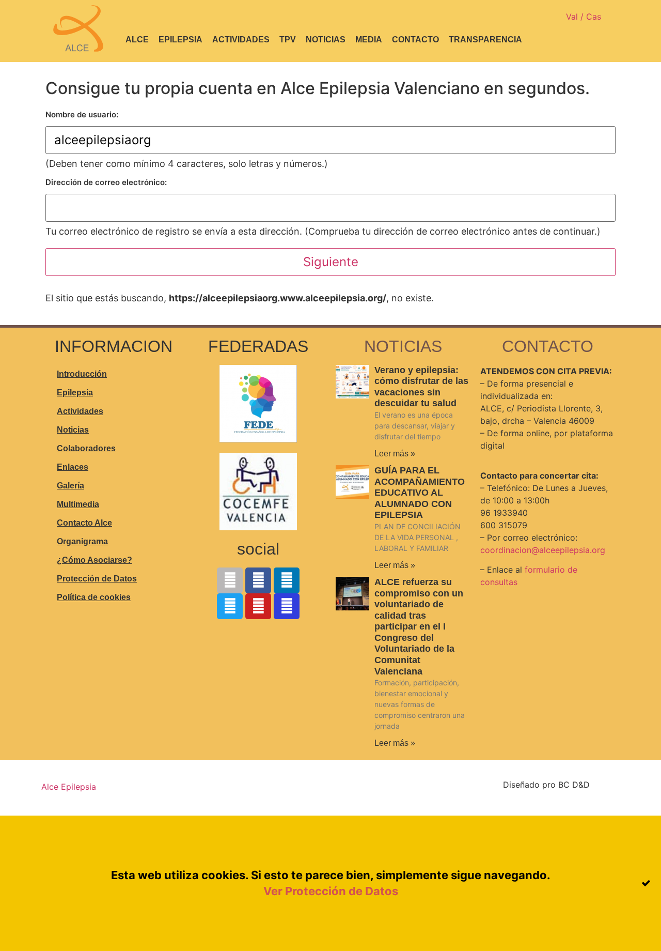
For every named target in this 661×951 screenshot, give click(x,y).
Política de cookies (94, 597)
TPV (287, 39)
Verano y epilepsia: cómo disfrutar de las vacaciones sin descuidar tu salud (421, 387)
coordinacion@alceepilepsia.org (542, 550)
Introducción (82, 374)
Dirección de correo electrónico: (106, 182)
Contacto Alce (84, 522)
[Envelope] (230, 580)
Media (368, 39)
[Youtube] (258, 606)
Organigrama (82, 541)
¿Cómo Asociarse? (94, 560)
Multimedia (78, 504)
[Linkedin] (287, 580)
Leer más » (394, 453)
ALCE (137, 39)
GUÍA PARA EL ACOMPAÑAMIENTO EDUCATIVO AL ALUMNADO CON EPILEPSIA (419, 492)
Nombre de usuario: (81, 114)
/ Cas (590, 16)
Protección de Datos (97, 578)
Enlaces (72, 467)
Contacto (415, 39)
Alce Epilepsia (68, 786)
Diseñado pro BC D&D (546, 784)
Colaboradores (86, 448)
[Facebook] (258, 580)
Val (573, 16)
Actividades (241, 39)
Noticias (325, 39)
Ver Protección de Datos (330, 891)
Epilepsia (180, 39)
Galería (70, 485)
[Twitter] (230, 606)
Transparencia (485, 39)
